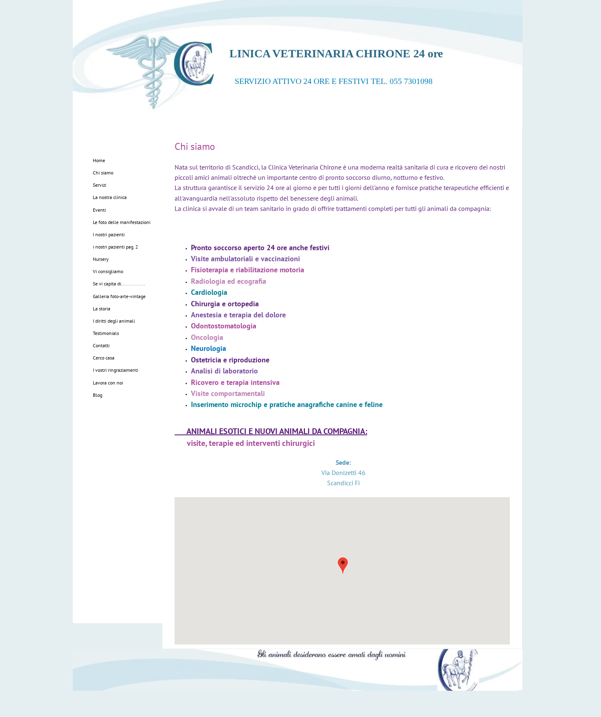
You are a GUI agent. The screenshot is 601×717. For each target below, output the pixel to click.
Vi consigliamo (108, 271)
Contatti (101, 345)
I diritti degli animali (114, 321)
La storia (101, 308)
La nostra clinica (110, 197)
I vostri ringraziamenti (115, 370)
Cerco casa (103, 358)
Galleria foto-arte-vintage (119, 296)
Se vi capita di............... (119, 283)
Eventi (99, 210)
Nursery (101, 259)
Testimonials (106, 333)
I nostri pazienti (109, 234)
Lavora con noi (108, 383)
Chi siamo (103, 173)
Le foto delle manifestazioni (121, 222)
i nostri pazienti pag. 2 (115, 247)
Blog (97, 395)
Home (99, 160)
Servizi (99, 185)
